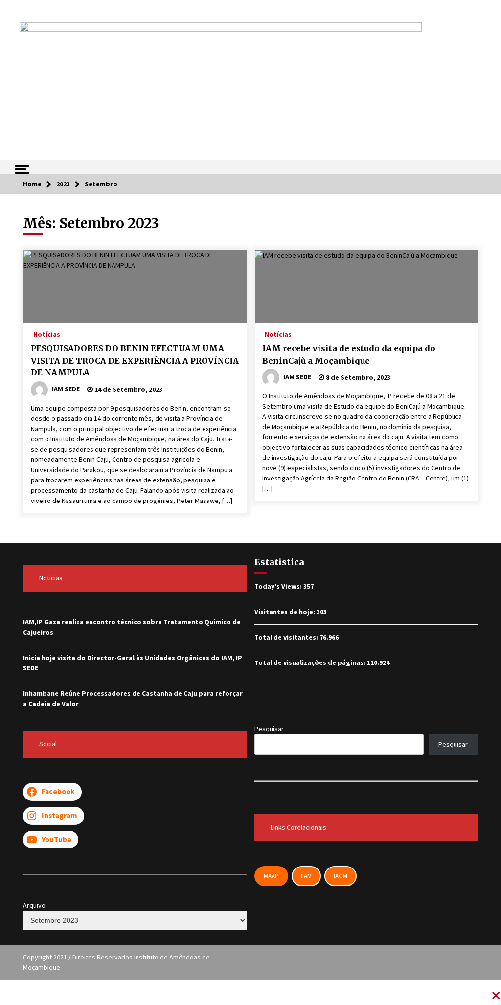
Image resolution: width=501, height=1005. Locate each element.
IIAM (306, 876)
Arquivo (34, 905)
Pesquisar (269, 728)
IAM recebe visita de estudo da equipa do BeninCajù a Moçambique (348, 354)
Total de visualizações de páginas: (310, 662)
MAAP (271, 876)
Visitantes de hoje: (285, 611)
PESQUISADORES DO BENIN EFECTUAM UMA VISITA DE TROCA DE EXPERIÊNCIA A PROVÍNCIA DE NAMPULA (135, 360)
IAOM (340, 876)
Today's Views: (278, 586)
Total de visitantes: (286, 637)
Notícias (46, 334)
